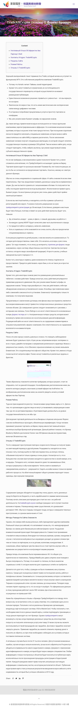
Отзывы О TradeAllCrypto (20, 68)
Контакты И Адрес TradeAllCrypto (24, 57)
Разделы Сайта (17, 61)
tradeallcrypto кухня (27, 503)
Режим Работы (16, 64)
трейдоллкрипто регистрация (17, 207)
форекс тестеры (18, 314)
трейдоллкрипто (51, 616)
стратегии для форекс (56, 245)
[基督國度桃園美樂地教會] (22, 4)
